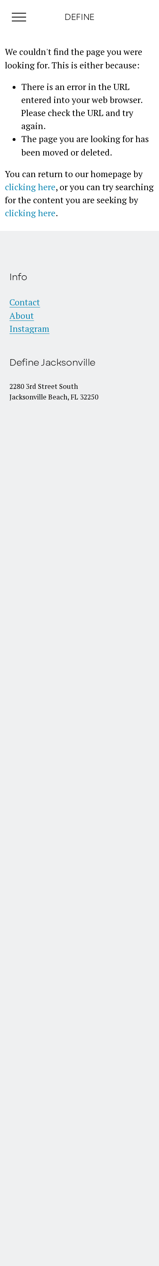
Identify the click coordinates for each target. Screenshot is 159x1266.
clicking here (30, 187)
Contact (24, 302)
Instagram (29, 328)
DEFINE (79, 17)
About (21, 315)
